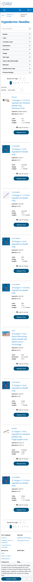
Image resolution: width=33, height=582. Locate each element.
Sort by (3, 90)
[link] (6, 82)
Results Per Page (12, 78)
